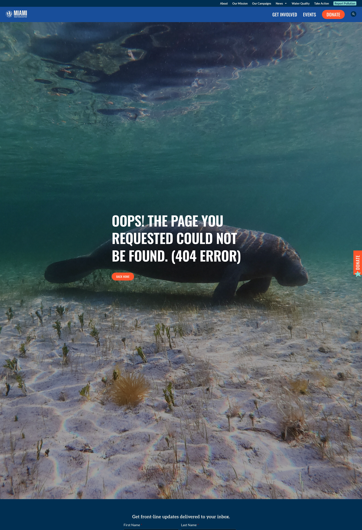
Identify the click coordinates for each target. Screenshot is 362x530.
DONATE (333, 14)
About (224, 3)
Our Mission (240, 3)
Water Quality (301, 3)
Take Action (321, 3)
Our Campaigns (261, 3)
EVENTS (309, 14)
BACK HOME (123, 276)
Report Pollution (345, 3)
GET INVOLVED (284, 14)
